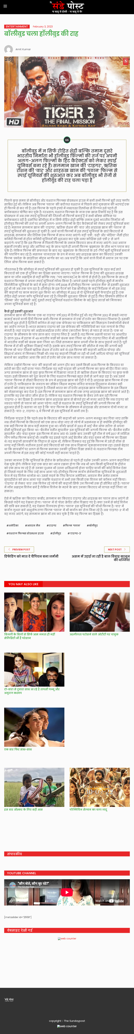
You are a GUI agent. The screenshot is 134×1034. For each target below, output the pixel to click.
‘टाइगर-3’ (75, 533)
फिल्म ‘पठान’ (72, 525)
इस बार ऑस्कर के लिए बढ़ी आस (23, 809)
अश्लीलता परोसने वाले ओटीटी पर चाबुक (94, 634)
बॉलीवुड (93, 525)
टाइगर (52, 525)
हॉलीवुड (57, 533)
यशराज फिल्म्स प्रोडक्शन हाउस (26, 533)
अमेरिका (13, 525)
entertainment (17, 26)
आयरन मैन (33, 525)
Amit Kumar (23, 49)
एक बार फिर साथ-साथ (18, 749)
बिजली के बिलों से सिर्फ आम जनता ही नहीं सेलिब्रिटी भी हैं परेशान (29, 636)
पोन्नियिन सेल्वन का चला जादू (88, 809)
